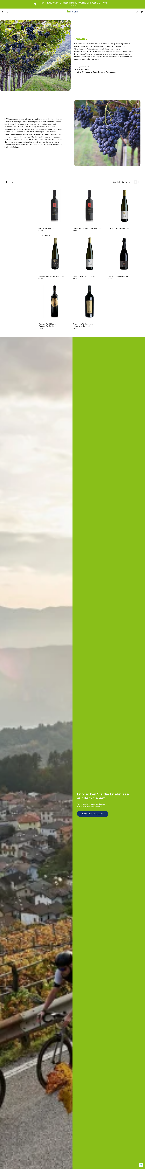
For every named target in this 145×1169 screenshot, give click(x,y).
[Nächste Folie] (137, 253)
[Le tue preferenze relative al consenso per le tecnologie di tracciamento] (141, 1165)
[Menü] (2, 12)
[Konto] (137, 11)
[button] (127, 182)
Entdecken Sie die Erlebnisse (93, 814)
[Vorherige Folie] (111, 253)
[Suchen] (7, 11)
